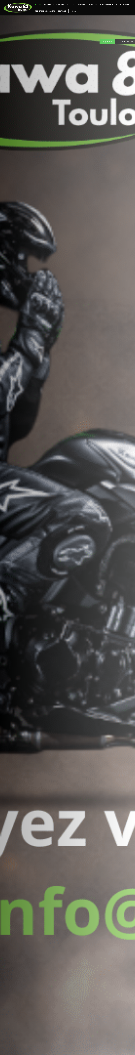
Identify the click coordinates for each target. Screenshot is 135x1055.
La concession (125, 41)
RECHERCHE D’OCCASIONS (45, 11)
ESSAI (74, 11)
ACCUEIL (38, 4)
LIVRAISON (81, 4)
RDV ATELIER (92, 4)
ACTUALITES (48, 4)
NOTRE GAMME (105, 4)
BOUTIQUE (62, 11)
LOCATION (60, 4)
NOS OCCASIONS (122, 4)
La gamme (107, 41)
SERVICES (70, 4)
